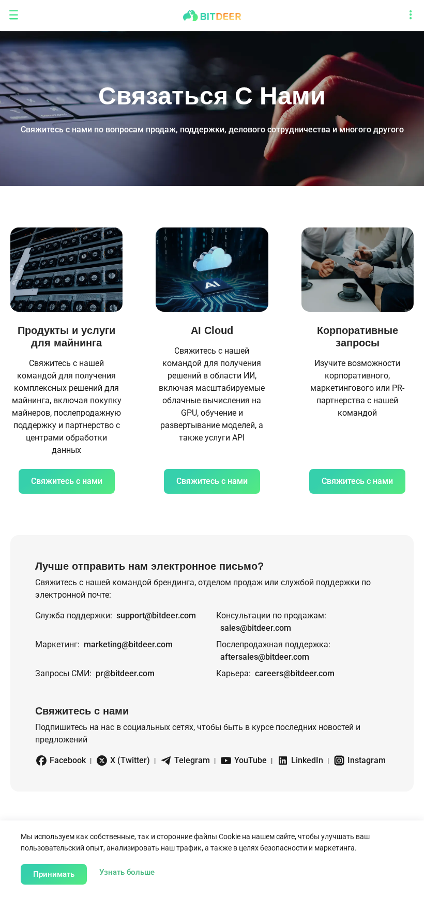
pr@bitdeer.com (125, 673)
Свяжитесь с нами (66, 481)
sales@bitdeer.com (255, 628)
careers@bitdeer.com (295, 673)
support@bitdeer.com (156, 615)
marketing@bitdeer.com (128, 644)
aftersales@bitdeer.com (264, 657)
